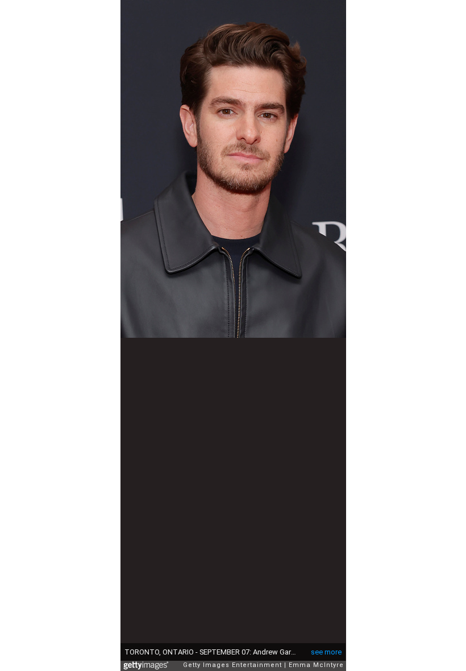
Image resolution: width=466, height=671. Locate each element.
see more (326, 652)
